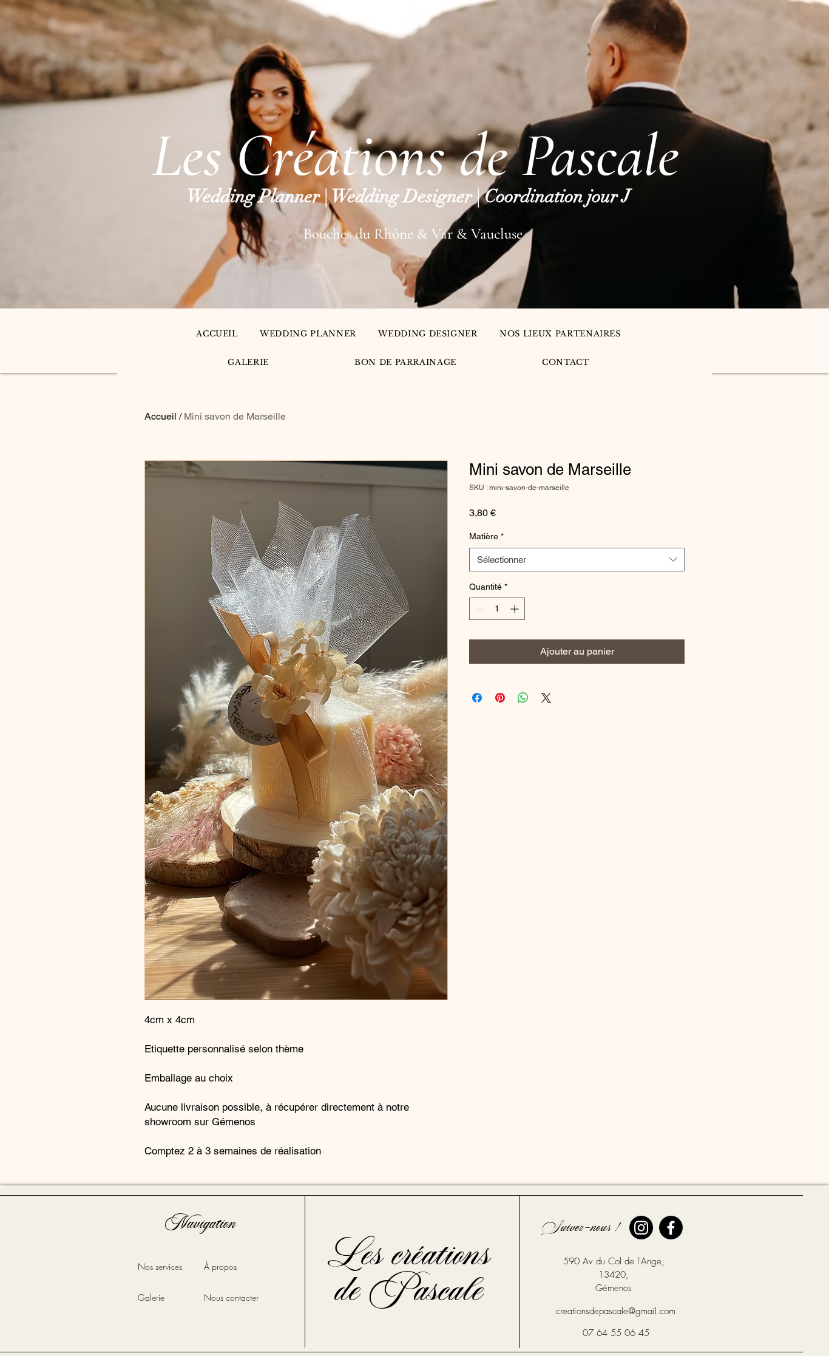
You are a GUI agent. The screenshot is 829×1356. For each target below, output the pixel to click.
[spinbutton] (497, 608)
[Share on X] (546, 697)
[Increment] (515, 608)
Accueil (160, 416)
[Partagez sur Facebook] (477, 697)
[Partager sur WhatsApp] (523, 697)
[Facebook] (671, 1227)
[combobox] (577, 559)
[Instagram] (641, 1227)
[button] (308, 334)
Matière (486, 536)
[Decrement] (478, 608)
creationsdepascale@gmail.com (615, 1311)
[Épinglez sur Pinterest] (500, 697)
